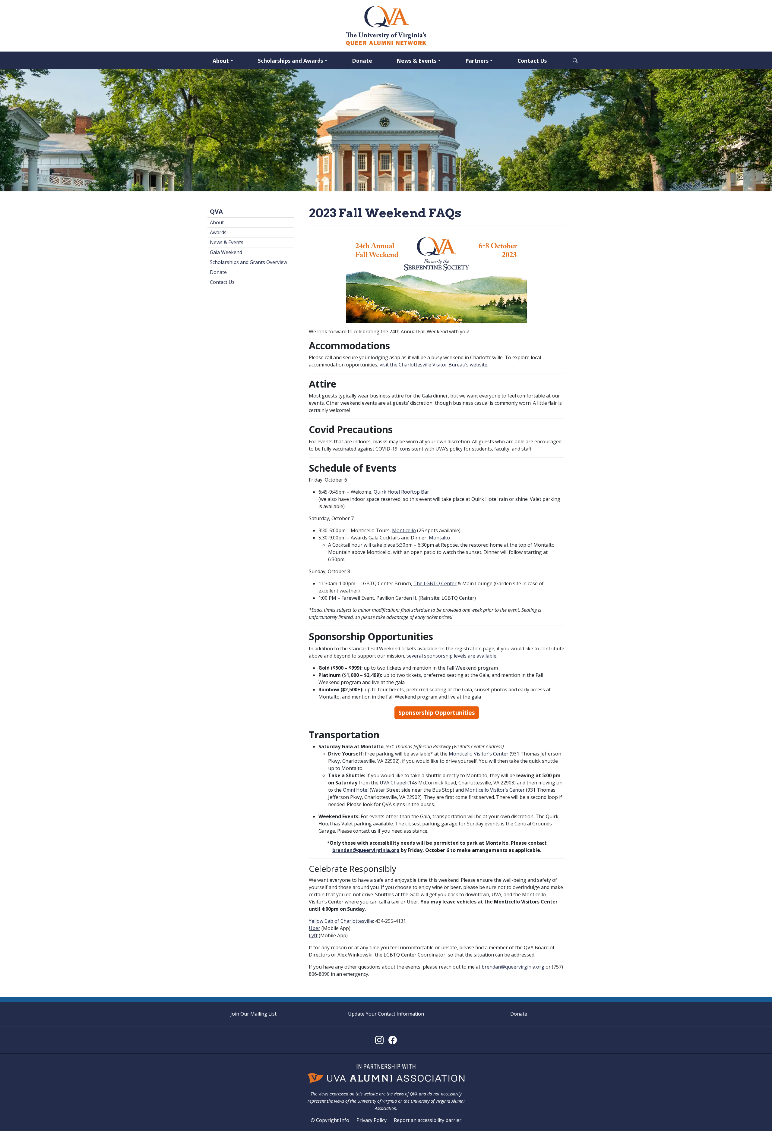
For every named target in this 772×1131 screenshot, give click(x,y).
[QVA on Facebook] (392, 1040)
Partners (477, 60)
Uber (314, 928)
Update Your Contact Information (386, 1013)
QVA (216, 211)
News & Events (416, 60)
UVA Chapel (393, 782)
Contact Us (532, 60)
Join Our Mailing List (253, 1013)
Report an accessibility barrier (427, 1120)
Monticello (404, 530)
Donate (362, 60)
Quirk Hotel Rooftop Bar (401, 492)
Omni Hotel (356, 790)
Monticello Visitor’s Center (478, 753)
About (221, 60)
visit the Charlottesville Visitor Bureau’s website (433, 364)
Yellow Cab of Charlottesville (341, 921)
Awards (218, 232)
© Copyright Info (330, 1120)
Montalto (439, 537)
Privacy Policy (371, 1120)
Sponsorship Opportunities (436, 712)
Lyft (313, 935)
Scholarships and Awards (290, 60)
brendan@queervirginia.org (366, 850)
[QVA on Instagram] (379, 1040)
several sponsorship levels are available (451, 655)
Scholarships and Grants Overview (248, 262)
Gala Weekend (226, 252)
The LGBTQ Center (435, 583)
